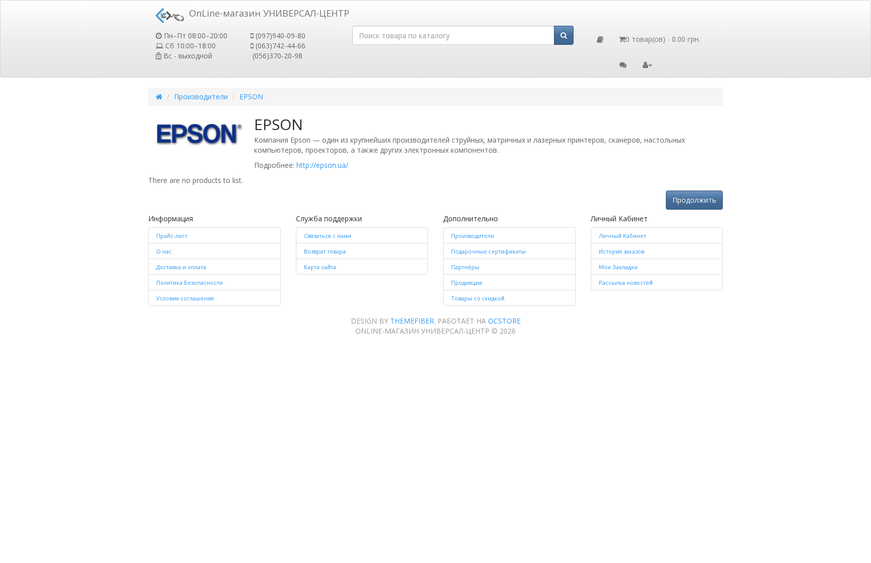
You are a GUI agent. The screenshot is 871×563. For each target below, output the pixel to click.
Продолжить (694, 200)
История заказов (621, 251)
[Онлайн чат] (623, 64)
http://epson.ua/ (322, 165)
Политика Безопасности (189, 282)
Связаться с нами (327, 235)
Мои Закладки (618, 267)
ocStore (504, 321)
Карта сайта (320, 267)
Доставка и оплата (181, 267)
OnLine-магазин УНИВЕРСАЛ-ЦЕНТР (266, 13)
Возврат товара (325, 251)
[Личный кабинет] (647, 64)
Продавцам (466, 282)
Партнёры (465, 267)
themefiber (412, 321)
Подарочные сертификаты (488, 251)
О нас (164, 251)
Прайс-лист (172, 235)
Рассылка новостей (626, 282)
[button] (600, 39)
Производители (201, 96)
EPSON (251, 96)
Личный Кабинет (622, 235)
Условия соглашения (185, 298)
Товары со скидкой (478, 298)
